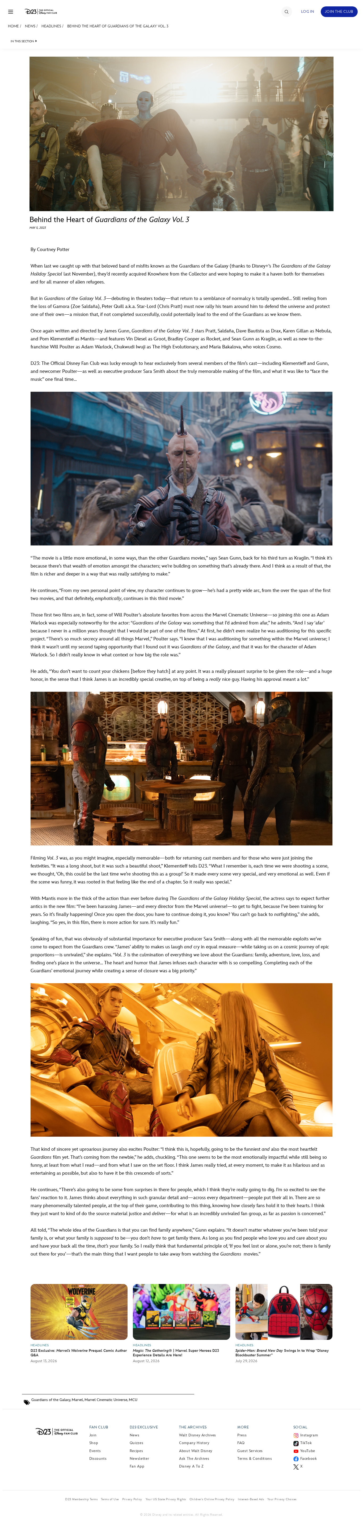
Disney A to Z (191, 1466)
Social (300, 1427)
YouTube (307, 1451)
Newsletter (139, 1458)
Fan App (137, 1466)
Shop (93, 1443)
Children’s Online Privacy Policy (211, 1499)
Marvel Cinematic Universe (106, 1400)
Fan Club (98, 1427)
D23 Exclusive (144, 1427)
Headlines (51, 26)
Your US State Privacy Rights (166, 1499)
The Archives (193, 1427)
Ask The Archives (194, 1458)
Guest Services (250, 1451)
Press (242, 1435)
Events (95, 1451)
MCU (133, 1400)
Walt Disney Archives (197, 1435)
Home (13, 26)
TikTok (306, 1443)
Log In (307, 11)
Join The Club (339, 11)
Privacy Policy (132, 1499)
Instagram (309, 1435)
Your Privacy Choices (282, 1499)
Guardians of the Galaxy (50, 1400)
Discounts (98, 1458)
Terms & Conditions (254, 1458)
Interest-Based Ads (251, 1499)
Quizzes (136, 1443)
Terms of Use (110, 1499)
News (30, 26)
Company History (194, 1443)
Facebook (308, 1458)
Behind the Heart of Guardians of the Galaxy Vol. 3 (117, 26)
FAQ (241, 1443)
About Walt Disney (195, 1451)
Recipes (136, 1451)
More (243, 1427)
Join (93, 1435)
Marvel (77, 1400)
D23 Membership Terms (81, 1499)
